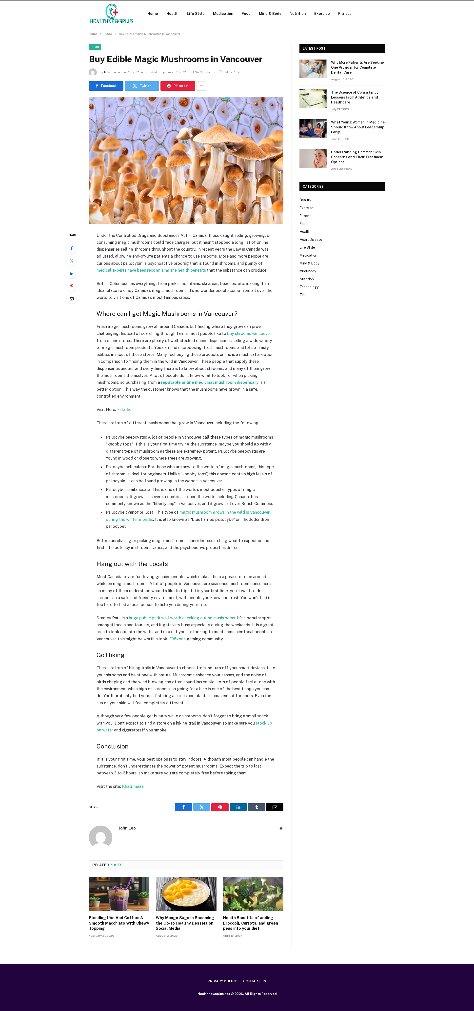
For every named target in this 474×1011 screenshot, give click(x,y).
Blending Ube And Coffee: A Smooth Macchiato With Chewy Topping (119, 923)
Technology (308, 287)
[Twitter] (72, 261)
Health (172, 13)
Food (246, 13)
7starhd (124, 409)
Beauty (305, 200)
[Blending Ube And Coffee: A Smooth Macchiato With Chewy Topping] (119, 894)
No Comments (205, 72)
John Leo (110, 72)
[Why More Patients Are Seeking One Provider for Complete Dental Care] (313, 69)
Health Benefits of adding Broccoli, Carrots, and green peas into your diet (250, 923)
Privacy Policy (222, 981)
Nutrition (298, 13)
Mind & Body (270, 13)
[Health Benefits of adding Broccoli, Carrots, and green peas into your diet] (253, 894)
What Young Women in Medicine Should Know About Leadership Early (358, 127)
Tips (302, 295)
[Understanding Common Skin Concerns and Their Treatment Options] (313, 158)
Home (152, 13)
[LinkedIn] (72, 273)
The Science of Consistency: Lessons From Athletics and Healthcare (355, 97)
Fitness (345, 13)
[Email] (72, 298)
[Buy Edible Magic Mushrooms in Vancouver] (186, 160)
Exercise (322, 13)
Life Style (196, 13)
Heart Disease (310, 240)
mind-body (307, 271)
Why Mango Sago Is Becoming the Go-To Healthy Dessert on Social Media (185, 923)
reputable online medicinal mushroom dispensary (209, 382)
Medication (223, 13)
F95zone (177, 638)
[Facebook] (72, 248)
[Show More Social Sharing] (201, 86)
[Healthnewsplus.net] (112, 13)
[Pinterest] (72, 286)
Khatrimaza (133, 786)
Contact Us (254, 981)
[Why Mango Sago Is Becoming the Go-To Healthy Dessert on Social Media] (186, 894)
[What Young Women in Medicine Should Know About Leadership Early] (313, 128)
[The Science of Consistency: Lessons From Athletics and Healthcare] (313, 98)
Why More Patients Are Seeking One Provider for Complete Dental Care (357, 67)
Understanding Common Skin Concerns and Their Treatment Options (357, 157)
